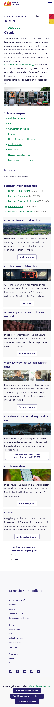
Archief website (15, 601)
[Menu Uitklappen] (50, 4)
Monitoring (13, 149)
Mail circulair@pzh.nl (27, 536)
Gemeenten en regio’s (18, 128)
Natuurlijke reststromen (19, 154)
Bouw (11, 123)
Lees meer (28, 304)
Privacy (12, 609)
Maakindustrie (15, 144)
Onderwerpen (14, 629)
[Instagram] (38, 672)
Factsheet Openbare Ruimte (28, 211)
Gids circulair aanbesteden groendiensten (27, 455)
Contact (12, 658)
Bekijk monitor (28, 258)
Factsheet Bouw (22, 206)
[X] (17, 672)
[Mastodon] (31, 672)
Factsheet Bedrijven (24, 196)
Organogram (14, 654)
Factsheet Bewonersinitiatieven (28, 201)
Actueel (12, 634)
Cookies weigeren (27, 701)
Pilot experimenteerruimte (20, 160)
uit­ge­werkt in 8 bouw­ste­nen (18, 65)
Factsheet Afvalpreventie (26, 190)
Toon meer (13, 647)
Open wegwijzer (28, 408)
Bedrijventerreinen (17, 118)
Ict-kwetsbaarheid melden (19, 618)
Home (11, 625)
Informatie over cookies (39, 686)
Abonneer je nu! (27, 503)
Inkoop (11, 134)
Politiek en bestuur (16, 638)
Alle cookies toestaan (27, 690)
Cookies (12, 604)
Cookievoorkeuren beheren (27, 696)
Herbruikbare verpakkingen (21, 139)
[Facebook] (10, 672)
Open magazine (28, 354)
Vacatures (13, 663)
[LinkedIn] (24, 672)
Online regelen (15, 642)
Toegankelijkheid (16, 613)
